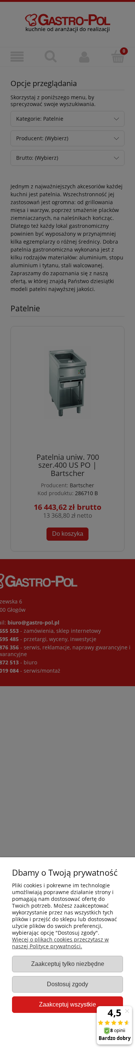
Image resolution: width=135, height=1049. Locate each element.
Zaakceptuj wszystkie (67, 1004)
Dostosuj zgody (67, 984)
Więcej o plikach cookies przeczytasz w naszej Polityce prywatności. (60, 943)
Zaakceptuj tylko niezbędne (67, 963)
